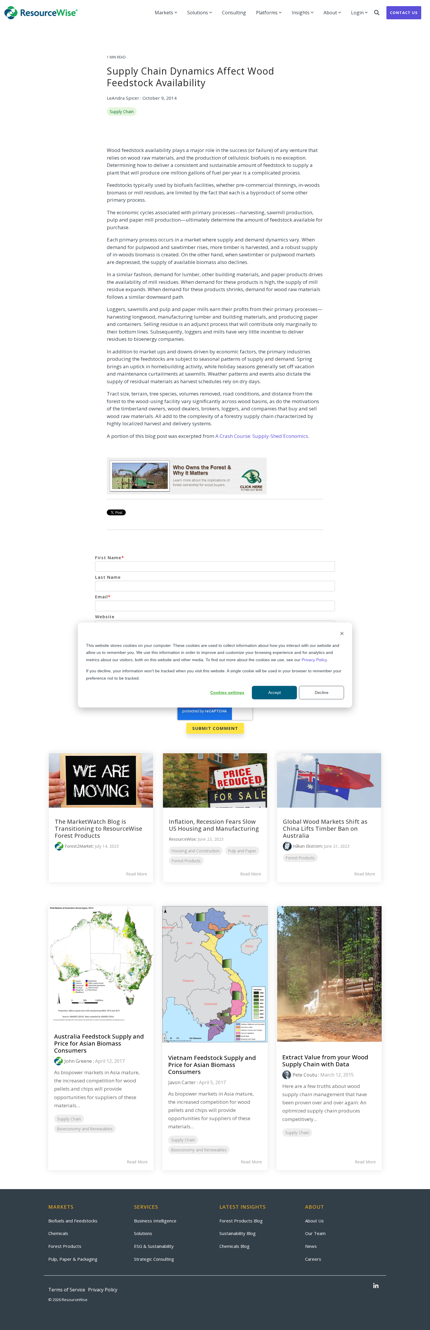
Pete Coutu (305, 1075)
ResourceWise (182, 839)
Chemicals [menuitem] (58, 1233)
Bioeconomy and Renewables (85, 1129)
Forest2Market (79, 846)
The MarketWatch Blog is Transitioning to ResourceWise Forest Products (98, 829)
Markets (164, 12)
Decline (321, 692)
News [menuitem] (311, 1246)
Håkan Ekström (307, 846)
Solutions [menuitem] (143, 1233)
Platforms (267, 12)
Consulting (234, 12)
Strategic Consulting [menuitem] (154, 1259)
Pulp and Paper (242, 851)
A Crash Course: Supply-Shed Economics (261, 436)
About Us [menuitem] (314, 1221)
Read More (136, 874)
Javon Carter (182, 1082)
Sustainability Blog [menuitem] (237, 1233)
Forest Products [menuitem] (64, 1246)
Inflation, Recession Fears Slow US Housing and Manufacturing (214, 825)
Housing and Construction (196, 851)
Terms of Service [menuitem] (66, 1289)
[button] (375, 1286)
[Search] (377, 12)
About (330, 12)
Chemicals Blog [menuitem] (234, 1246)
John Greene (78, 1061)
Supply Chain (122, 111)
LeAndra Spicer (123, 98)
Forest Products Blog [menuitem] (241, 1221)
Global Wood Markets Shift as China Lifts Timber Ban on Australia (325, 829)
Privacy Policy (314, 659)
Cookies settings (227, 692)
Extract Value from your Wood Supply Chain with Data (325, 1060)
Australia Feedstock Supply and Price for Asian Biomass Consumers (99, 1043)
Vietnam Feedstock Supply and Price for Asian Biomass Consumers (212, 1065)
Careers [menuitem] (313, 1259)
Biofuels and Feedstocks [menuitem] (72, 1221)
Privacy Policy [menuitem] (102, 1289)
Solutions (197, 12)
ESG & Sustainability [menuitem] (154, 1246)
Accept (274, 692)
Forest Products (186, 860)
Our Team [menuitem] (315, 1233)
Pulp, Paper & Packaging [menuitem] (72, 1259)
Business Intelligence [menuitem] (155, 1221)
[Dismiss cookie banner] (342, 634)
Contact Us (404, 12)
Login (357, 12)
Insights (300, 12)
